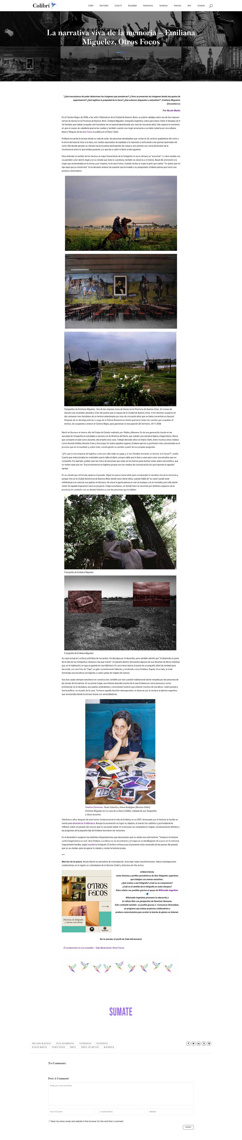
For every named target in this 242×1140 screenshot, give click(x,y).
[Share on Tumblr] (204, 1043)
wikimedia (109, 1047)
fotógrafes (85, 1043)
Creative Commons (94, 807)
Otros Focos (58, 1047)
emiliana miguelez (41, 1043)
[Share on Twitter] (193, 1043)
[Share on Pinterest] (209, 1043)
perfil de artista (90, 1047)
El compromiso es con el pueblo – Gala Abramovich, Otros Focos (94, 948)
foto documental (65, 1043)
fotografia (102, 1043)
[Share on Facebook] (188, 1043)
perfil (73, 1047)
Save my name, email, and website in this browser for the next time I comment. (87, 1121)
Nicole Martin (173, 110)
